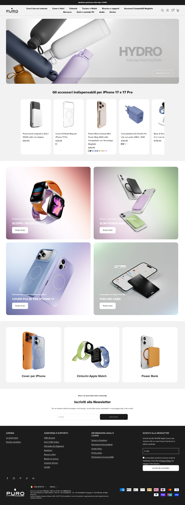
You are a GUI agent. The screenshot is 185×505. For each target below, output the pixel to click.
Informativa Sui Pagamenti (54, 446)
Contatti (47, 467)
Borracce (67, 12)
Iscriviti (114, 417)
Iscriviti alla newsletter (160, 468)
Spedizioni (48, 450)
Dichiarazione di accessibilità (102, 457)
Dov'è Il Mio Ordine (51, 442)
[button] (46, 103)
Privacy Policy (165, 461)
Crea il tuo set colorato (36, 8)
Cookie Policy (96, 449)
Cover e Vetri (58, 8)
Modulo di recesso (51, 459)
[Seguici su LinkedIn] (33, 478)
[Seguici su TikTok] (27, 478)
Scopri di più (20, 230)
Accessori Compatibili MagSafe (138, 8)
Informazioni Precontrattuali (102, 444)
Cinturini (73, 8)
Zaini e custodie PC (85, 12)
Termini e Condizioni (99, 440)
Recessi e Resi (50, 454)
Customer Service (51, 463)
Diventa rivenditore (13, 442)
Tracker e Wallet (89, 8)
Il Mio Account (49, 438)
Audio (102, 12)
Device (113, 12)
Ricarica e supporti (110, 8)
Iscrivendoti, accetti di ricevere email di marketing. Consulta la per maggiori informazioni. (159, 461)
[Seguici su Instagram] (14, 478)
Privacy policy (96, 453)
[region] (92, 51)
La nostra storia (12, 438)
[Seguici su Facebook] (7, 478)
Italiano (52, 487)
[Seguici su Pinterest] (20, 478)
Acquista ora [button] (163, 73)
